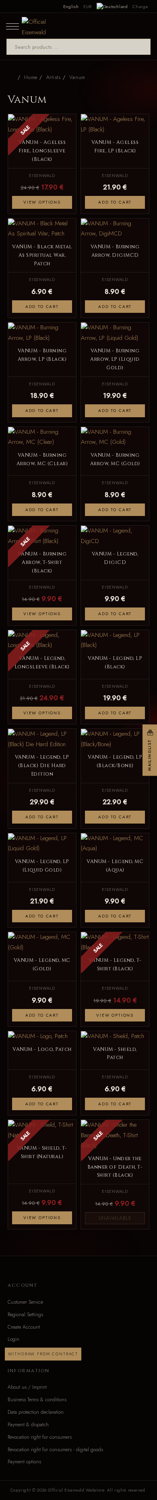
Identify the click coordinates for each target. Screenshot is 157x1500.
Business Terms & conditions (37, 1399)
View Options (42, 202)
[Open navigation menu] (12, 26)
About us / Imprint (27, 1387)
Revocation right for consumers (40, 1437)
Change (140, 6)
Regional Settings (25, 1314)
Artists (53, 77)
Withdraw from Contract (43, 1354)
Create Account (24, 1327)
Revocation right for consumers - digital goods (55, 1449)
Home (30, 77)
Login (13, 1339)
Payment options (24, 1461)
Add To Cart (115, 202)
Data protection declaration (36, 1412)
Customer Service (25, 1302)
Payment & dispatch (28, 1424)
